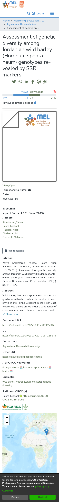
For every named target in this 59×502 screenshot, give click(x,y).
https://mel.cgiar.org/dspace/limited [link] (22, 357)
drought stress (10, 367)
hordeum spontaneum (35, 367)
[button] (29, 14)
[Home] (9, 4)
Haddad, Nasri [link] (10, 230)
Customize (7, 490)
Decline (15, 497)
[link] (21, 346)
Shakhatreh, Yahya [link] (12, 222)
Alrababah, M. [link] (10, 233)
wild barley (8, 382)
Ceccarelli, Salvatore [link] (13, 237)
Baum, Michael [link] (10, 226)
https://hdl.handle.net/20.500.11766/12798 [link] (28, 325)
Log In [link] (40, 13)
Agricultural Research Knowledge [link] (23, 24)
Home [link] (6, 20)
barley (6, 371)
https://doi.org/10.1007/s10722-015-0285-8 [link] (29, 335)
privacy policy (42, 486)
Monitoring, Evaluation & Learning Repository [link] (30, 20)
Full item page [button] (15, 251)
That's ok (43, 497)
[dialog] (29, 487)
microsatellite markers (28, 382)
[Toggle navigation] (52, 13)
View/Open (8, 185)
